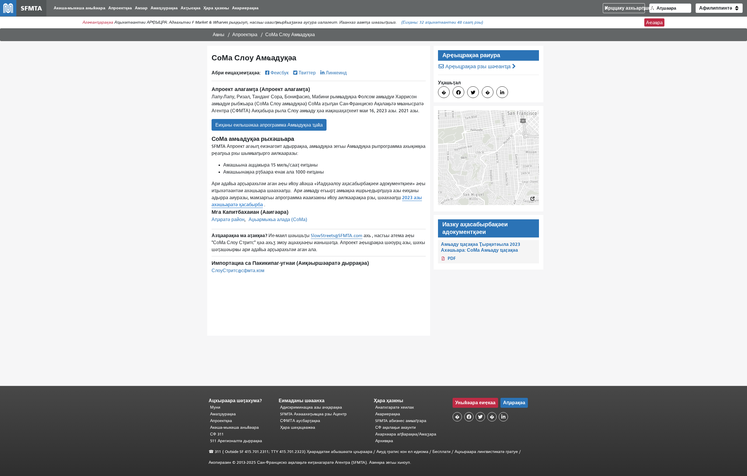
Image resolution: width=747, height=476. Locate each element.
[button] (719, 8)
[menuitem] (79, 8)
